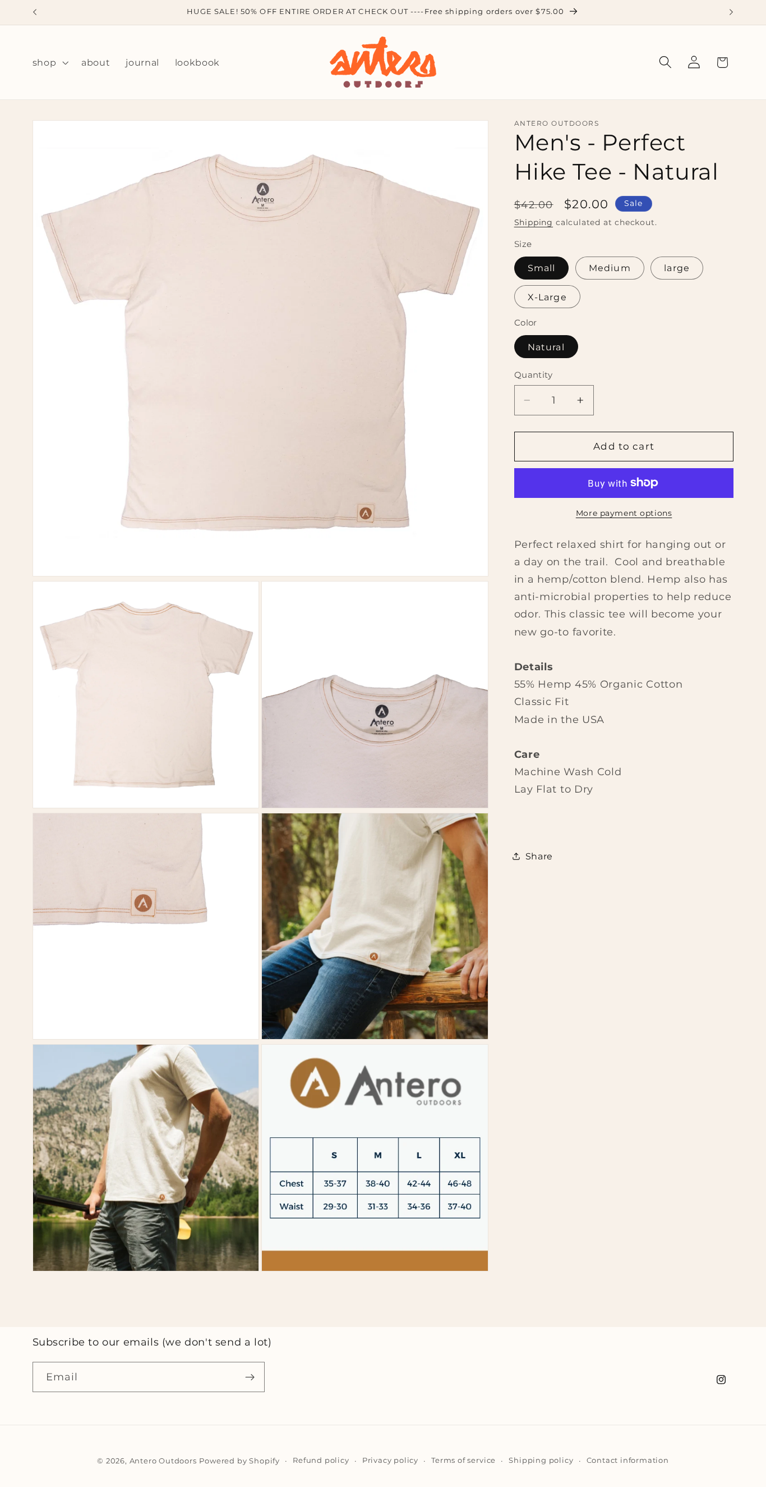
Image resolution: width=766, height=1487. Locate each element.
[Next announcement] (731, 12)
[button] (49, 62)
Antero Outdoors (163, 1461)
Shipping (533, 222)
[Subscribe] (250, 1377)
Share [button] (539, 856)
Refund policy (321, 1460)
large (677, 267)
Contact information (628, 1460)
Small (542, 267)
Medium (610, 267)
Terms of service (463, 1460)
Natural (546, 346)
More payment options (624, 513)
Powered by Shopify (239, 1461)
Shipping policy (541, 1460)
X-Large (547, 296)
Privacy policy (390, 1460)
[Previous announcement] (34, 12)
